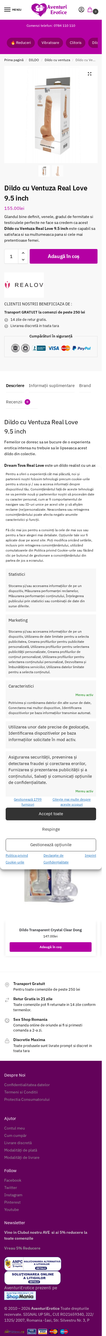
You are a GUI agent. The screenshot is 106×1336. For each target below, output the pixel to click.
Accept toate (51, 814)
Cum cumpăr (15, 1135)
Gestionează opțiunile (51, 845)
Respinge (51, 829)
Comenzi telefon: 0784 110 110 (51, 25)
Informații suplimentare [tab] (52, 385)
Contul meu (14, 1128)
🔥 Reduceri (21, 42)
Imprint (90, 855)
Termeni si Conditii (21, 1092)
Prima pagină (13, 60)
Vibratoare (50, 42)
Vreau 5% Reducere (22, 1248)
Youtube (11, 1209)
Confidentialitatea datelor (27, 1084)
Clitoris (75, 42)
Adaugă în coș (63, 256)
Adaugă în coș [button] (51, 947)
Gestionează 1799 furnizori (28, 801)
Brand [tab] (85, 385)
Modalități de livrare (22, 1157)
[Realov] (24, 285)
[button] (91, 10)
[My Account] (81, 10)
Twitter (10, 1187)
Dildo (96, 42)
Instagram (13, 1194)
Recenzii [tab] (17, 401)
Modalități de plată (20, 1150)
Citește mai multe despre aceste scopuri (72, 801)
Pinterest (12, 1202)
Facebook (12, 1180)
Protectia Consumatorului (27, 1099)
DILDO (34, 60)
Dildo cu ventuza (57, 60)
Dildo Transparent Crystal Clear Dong (50, 930)
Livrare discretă (18, 1142)
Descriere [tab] (15, 385)
